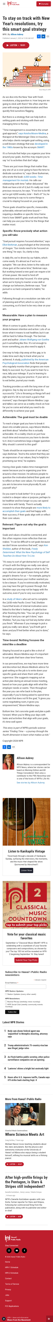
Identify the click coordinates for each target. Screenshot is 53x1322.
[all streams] (49, 1319)
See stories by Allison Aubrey (31, 782)
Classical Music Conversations (16, 1131)
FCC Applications (12, 1306)
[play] (4, 1318)
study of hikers (15, 599)
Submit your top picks (26, 960)
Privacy (8, 1290)
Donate (44, 4)
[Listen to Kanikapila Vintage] (26, 822)
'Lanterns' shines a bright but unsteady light (28, 1068)
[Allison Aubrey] (8, 762)
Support (8, 1301)
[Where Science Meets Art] (25, 1114)
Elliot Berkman (10, 244)
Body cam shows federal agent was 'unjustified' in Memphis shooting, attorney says (28, 1034)
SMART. (41, 147)
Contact (8, 1279)
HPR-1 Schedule (11, 1267)
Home (7, 1262)
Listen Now (26, 870)
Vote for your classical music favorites (26, 936)
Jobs (7, 1295)
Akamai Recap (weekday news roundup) (23, 1002)
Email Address (11, 983)
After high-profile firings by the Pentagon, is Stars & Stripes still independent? (26, 1182)
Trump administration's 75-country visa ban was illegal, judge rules (28, 1047)
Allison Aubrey (17, 34)
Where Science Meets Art (24, 1134)
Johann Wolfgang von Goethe (34, 339)
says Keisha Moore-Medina (32, 133)
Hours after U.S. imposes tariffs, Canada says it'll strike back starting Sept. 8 (29, 1078)
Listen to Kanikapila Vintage (26, 851)
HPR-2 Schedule (11, 1273)
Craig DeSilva (10, 1140)
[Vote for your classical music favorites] (26, 905)
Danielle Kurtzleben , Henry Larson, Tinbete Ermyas (23, 1192)
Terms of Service (12, 1284)
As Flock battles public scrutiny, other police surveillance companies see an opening (29, 1058)
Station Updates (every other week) (21, 994)
